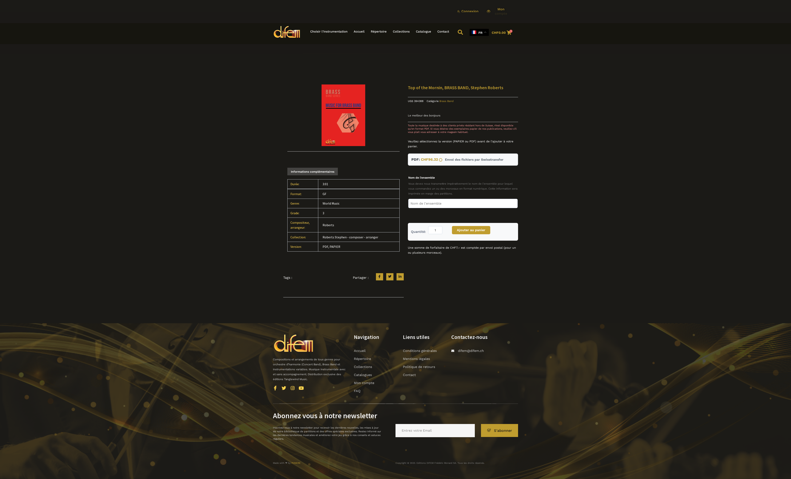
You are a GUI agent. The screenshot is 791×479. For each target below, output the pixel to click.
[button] (460, 32)
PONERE (296, 463)
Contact (443, 31)
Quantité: (418, 232)
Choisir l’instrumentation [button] (329, 31)
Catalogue (423, 31)
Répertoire (379, 31)
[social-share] (379, 276)
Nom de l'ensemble (421, 177)
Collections (401, 31)
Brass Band (446, 101)
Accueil (359, 31)
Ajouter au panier (471, 230)
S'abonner (503, 430)
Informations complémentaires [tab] (312, 171)
